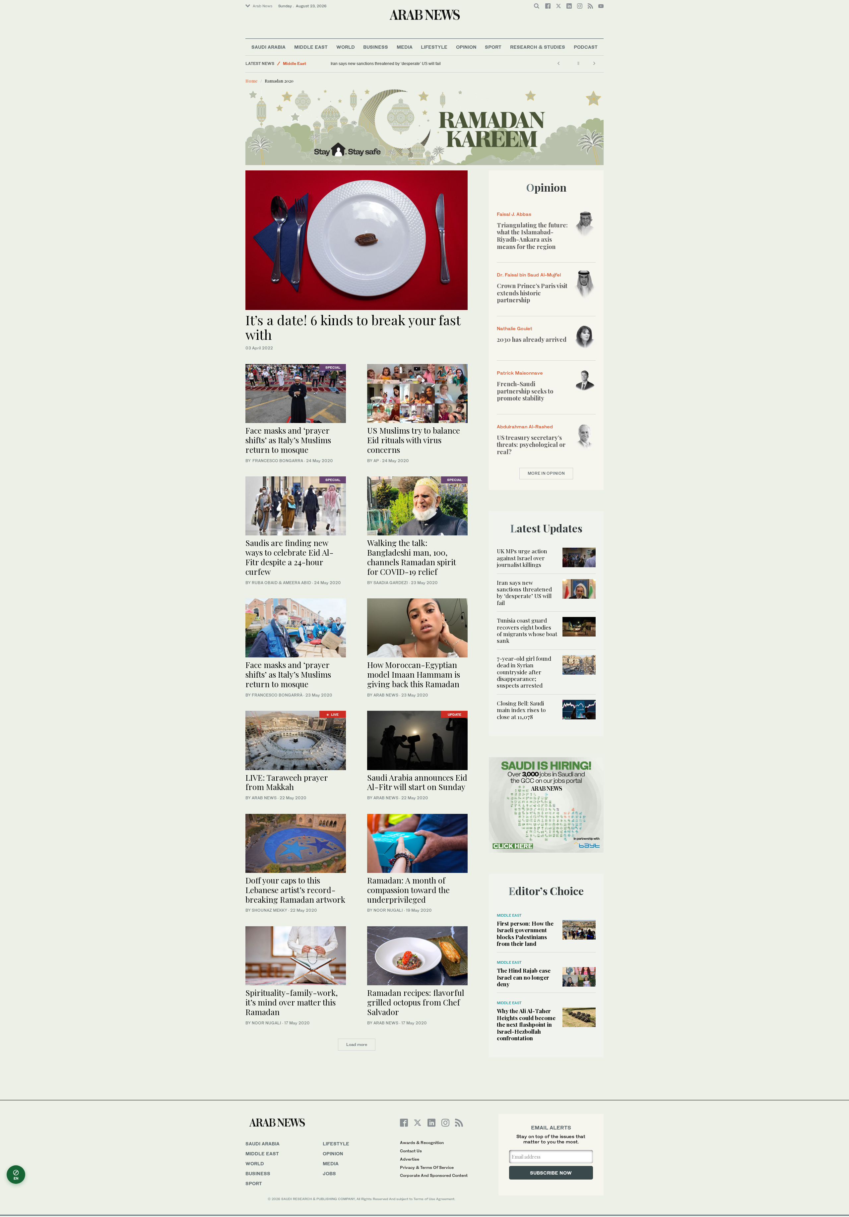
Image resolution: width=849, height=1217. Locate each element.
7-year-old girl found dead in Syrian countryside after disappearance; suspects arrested (524, 672)
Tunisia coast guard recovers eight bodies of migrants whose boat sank (527, 630)
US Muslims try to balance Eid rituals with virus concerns (413, 440)
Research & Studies (537, 47)
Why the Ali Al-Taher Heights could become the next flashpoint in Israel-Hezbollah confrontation (526, 1024)
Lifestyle (434, 47)
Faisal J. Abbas (514, 214)
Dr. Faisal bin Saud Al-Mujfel (529, 274)
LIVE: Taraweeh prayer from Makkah (286, 782)
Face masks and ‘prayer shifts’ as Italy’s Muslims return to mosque (288, 440)
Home (251, 81)
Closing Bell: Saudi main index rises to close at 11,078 (521, 710)
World (345, 47)
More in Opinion (546, 473)
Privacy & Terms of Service (427, 1167)
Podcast (586, 47)
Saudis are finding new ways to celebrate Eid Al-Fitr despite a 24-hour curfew (289, 557)
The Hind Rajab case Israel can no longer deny (524, 977)
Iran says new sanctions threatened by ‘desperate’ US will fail (386, 63)
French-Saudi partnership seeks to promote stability (525, 391)
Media (405, 47)
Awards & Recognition (422, 1142)
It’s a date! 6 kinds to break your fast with (352, 327)
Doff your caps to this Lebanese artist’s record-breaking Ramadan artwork (295, 890)
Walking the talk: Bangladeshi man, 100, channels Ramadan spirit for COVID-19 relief (411, 557)
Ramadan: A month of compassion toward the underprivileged (408, 890)
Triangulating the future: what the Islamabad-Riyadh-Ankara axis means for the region (532, 236)
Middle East (311, 47)
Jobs (329, 1173)
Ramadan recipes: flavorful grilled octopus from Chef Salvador (415, 1002)
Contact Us (411, 1150)
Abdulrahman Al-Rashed (525, 426)
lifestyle (336, 1143)
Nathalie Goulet (514, 328)
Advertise (409, 1159)
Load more (356, 1044)
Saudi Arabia (268, 47)
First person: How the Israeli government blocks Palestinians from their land (525, 933)
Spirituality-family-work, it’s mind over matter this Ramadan (291, 1002)
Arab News (262, 6)
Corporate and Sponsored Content (434, 1175)
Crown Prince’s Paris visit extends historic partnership (532, 293)
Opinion (466, 47)
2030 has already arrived (531, 339)
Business (375, 47)
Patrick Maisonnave (520, 373)
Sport (493, 47)
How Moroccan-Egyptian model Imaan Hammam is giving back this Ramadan (413, 674)
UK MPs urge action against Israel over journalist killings (522, 557)
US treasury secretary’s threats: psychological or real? (531, 445)
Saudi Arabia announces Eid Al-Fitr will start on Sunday (417, 782)
